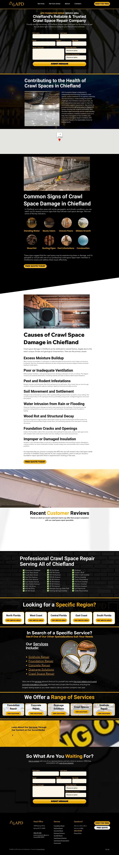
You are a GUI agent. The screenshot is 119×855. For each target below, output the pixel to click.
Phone (58, 40)
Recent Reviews (59, 513)
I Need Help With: (71, 47)
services (38, 682)
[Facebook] (13, 736)
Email (34, 40)
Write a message (38, 47)
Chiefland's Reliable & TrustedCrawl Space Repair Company (59, 19)
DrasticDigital (41, 849)
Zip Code (75, 40)
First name (36, 33)
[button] (41, 3)
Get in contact (34, 761)
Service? (83, 633)
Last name (63, 33)
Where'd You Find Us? (72, 54)
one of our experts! (66, 763)
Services (33, 728)
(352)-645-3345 (37, 833)
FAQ (82, 828)
